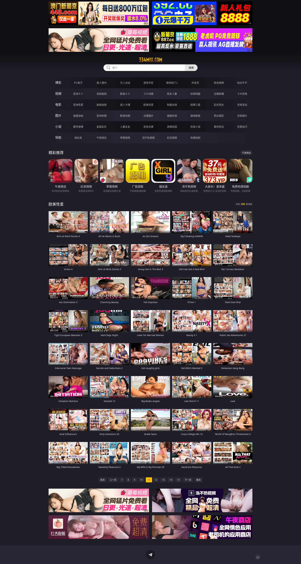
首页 (102, 479)
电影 (58, 105)
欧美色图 (125, 115)
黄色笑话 (219, 126)
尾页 (198, 479)
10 (141, 479)
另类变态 (242, 104)
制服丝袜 (172, 104)
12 (156, 479)
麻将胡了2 (172, 82)
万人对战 (125, 82)
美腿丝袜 (172, 115)
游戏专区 (148, 82)
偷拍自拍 (102, 104)
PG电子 (78, 82)
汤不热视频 (148, 137)
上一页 (113, 479)
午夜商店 (102, 137)
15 (178, 479)
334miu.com (150, 60)
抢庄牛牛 (242, 82)
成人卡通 (125, 104)
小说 (58, 127)
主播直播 (219, 93)
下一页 (188, 479)
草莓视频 (125, 137)
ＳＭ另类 (242, 93)
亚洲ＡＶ (78, 93)
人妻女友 (125, 126)
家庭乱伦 (102, 126)
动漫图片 (148, 115)
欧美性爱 (148, 104)
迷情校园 (172, 126)
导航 (58, 138)
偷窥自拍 (78, 115)
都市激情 (78, 126)
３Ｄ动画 (148, 93)
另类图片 (242, 115)
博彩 (58, 83)
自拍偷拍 (102, 93)
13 (163, 479)
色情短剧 (195, 137)
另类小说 (195, 126)
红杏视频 (172, 137)
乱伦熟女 (219, 104)
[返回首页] (257, 557)
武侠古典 (148, 126)
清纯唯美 (195, 115)
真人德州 (102, 82)
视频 (58, 94)
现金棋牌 (219, 82)
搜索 (191, 67)
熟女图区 (219, 115)
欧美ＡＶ (125, 93)
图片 (58, 116)
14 (171, 479)
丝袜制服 (195, 93)
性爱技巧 (242, 126)
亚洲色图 (102, 115)
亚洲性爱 (78, 104)
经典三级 (195, 104)
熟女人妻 (172, 93)
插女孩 (78, 137)
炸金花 (195, 82)
